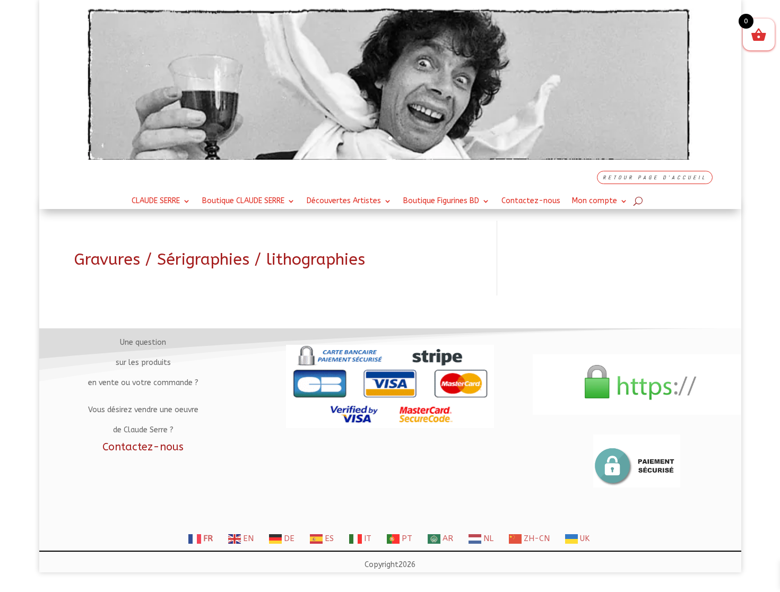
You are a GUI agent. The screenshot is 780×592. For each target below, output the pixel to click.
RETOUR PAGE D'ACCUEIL (655, 177)
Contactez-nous (530, 201)
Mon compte (594, 201)
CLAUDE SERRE (156, 201)
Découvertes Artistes (344, 201)
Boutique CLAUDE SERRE (243, 201)
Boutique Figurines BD (441, 201)
